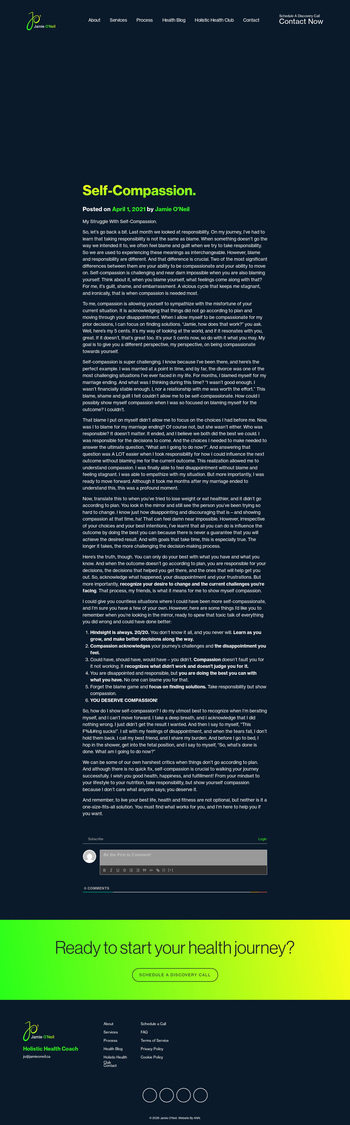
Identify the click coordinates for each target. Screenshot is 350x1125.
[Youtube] (200, 1095)
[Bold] (104, 870)
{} (164, 870)
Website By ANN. (189, 1118)
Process (144, 20)
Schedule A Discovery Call (175, 974)
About (94, 20)
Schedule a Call (153, 1024)
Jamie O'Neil (172, 209)
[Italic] (111, 870)
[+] (170, 870)
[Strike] (124, 870)
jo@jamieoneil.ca (36, 1056)
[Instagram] (167, 1095)
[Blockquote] (144, 870)
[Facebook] (150, 1095)
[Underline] (118, 870)
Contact (251, 20)
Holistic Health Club (214, 20)
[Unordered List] (138, 870)
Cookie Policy (152, 1057)
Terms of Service (155, 1040)
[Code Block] (151, 870)
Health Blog (173, 20)
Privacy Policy (152, 1049)
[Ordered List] (131, 870)
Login (262, 839)
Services (118, 20)
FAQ (144, 1032)
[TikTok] (183, 1095)
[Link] (158, 870)
